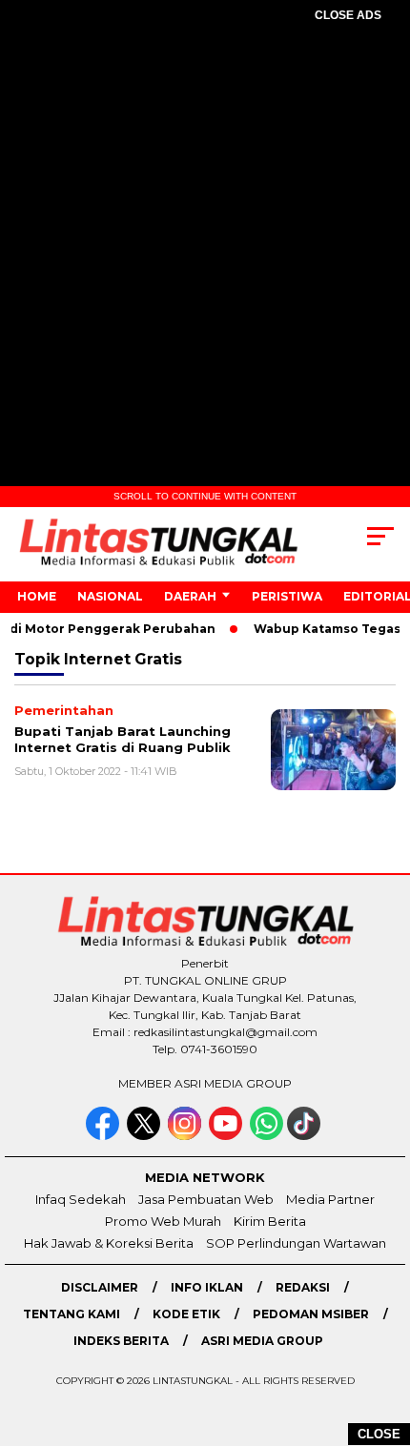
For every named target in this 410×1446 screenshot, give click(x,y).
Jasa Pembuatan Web (206, 1199)
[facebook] (104, 1136)
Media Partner (330, 1199)
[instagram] (186, 1136)
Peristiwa (287, 596)
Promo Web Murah (163, 1221)
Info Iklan (207, 1287)
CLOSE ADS (348, 15)
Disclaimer (99, 1287)
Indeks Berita (121, 1341)
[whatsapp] (266, 1136)
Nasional (110, 596)
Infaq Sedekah (80, 1199)
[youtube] (227, 1136)
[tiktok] (305, 1136)
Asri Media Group (262, 1341)
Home (36, 596)
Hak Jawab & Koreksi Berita (109, 1243)
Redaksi (303, 1287)
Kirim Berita (270, 1221)
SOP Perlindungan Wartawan (296, 1243)
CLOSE (379, 1434)
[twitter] (145, 1136)
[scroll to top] (382, 1335)
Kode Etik (186, 1314)
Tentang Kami (71, 1314)
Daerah (190, 596)
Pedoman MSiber (311, 1314)
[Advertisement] (205, 258)
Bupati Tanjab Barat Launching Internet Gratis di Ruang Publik (122, 739)
